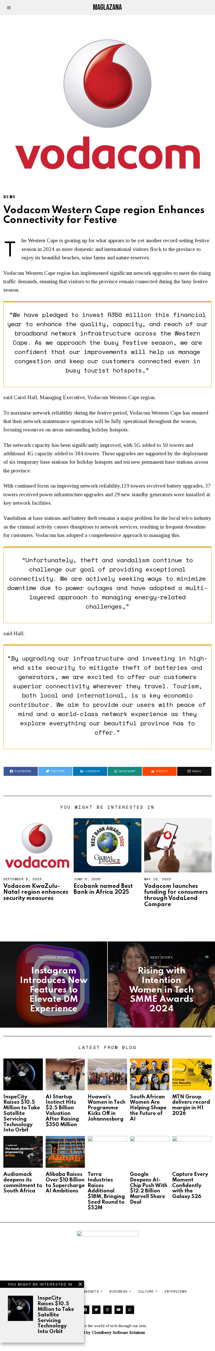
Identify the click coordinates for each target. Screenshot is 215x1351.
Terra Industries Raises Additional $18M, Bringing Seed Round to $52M (106, 1191)
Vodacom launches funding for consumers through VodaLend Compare (176, 895)
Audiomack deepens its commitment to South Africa (22, 1183)
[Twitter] (96, 1310)
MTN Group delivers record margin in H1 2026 (191, 1105)
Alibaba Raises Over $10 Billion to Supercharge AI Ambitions (65, 1183)
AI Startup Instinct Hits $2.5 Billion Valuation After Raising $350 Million (62, 1110)
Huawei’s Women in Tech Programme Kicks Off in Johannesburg (106, 1108)
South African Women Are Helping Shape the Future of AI (148, 1108)
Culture (146, 1291)
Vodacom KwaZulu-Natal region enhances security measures (35, 892)
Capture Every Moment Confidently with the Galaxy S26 (190, 1185)
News (9, 197)
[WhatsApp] (130, 1310)
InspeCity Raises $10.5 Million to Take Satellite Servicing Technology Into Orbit (56, 1315)
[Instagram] (107, 1310)
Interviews (175, 1291)
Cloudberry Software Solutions (118, 1332)
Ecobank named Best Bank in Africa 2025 (103, 889)
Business (118, 1291)
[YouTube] (118, 1310)
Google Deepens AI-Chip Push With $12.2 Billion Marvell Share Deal (148, 1188)
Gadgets (91, 1291)
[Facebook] (85, 1310)
